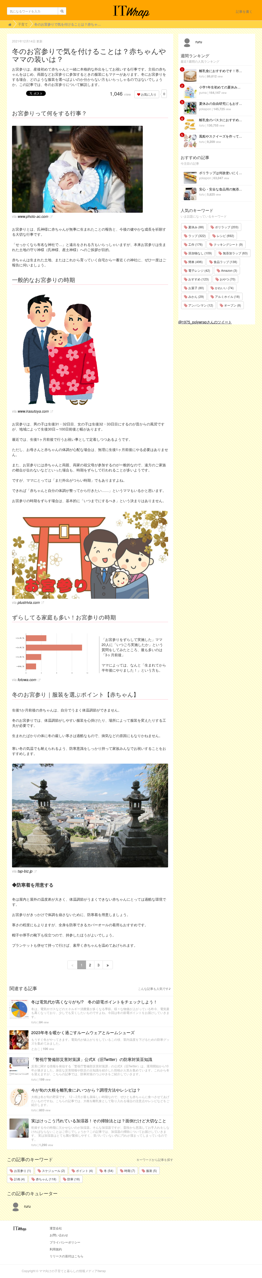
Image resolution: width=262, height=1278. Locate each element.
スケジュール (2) (53, 1170)
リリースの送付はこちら (66, 1256)
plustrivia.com (29, 602)
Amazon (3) (228, 270)
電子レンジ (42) (199, 270)
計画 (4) (19, 1179)
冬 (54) (108, 1170)
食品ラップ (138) (225, 261)
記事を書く (244, 11)
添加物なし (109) (200, 253)
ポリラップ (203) (226, 227)
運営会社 (56, 1228)
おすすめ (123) (198, 279)
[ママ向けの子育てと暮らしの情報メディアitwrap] (131, 12)
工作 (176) (195, 244)
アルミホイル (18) (227, 296)
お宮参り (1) (22, 1170)
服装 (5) (151, 1170)
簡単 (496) (195, 261)
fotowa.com (27, 679)
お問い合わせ (59, 1235)
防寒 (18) (73, 1179)
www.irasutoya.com (33, 411)
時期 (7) (129, 1170)
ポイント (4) (84, 1170)
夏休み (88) (196, 227)
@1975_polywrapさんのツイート (205, 321)
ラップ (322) (197, 235)
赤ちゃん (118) (45, 1179)
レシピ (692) (225, 235)
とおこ (35, 1048)
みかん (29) (196, 296)
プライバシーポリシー (65, 1242)
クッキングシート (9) (228, 244)
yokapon (205, 109)
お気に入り (148, 94)
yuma (203, 92)
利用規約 (56, 1249)
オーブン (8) (232, 305)
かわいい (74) (224, 288)
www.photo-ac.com (33, 216)
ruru (34, 1022)
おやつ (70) (227, 279)
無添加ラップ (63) (235, 253)
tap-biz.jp (25, 871)
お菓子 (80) (196, 288)
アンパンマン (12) (200, 305)
